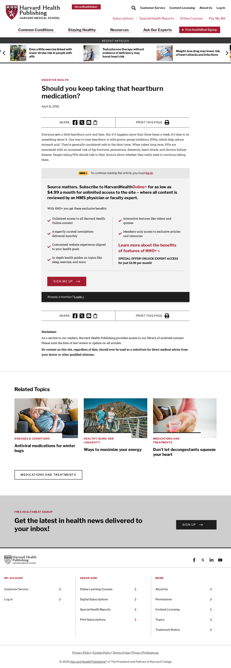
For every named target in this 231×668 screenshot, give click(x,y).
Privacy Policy (81, 652)
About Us (205, 8)
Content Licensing (182, 8)
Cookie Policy (102, 652)
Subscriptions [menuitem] (123, 18)
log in (149, 173)
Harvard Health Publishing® (88, 661)
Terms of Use (121, 652)
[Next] (225, 53)
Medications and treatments (48, 474)
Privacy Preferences (145, 652)
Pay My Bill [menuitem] (217, 18)
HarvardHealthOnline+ (86, 6)
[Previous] (6, 53)
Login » (79, 297)
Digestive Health (55, 79)
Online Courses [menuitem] (191, 18)
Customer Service (152, 8)
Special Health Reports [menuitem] (157, 18)
